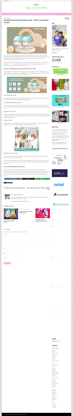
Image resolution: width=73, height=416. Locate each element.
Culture (53, 350)
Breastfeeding (9, 182)
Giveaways (54, 368)
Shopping (53, 399)
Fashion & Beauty (55, 361)
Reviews (53, 395)
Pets (53, 388)
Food (53, 362)
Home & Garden (55, 377)
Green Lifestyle (55, 372)
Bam (26, 414)
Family (53, 359)
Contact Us (52, 14)
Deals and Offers (55, 353)
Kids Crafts (54, 381)
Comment (6, 234)
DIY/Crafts (54, 355)
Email (5, 253)
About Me (10, 14)
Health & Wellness (55, 373)
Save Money (54, 397)
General (53, 366)
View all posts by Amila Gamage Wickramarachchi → (20, 201)
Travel (53, 403)
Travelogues (54, 405)
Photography (54, 390)
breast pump (11, 64)
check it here (8, 175)
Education (54, 357)
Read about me (55, 52)
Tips (52, 401)
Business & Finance (55, 348)
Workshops (15, 14)
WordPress (22, 414)
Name (5, 248)
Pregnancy (54, 392)
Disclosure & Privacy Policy (35, 14)
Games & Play (54, 364)
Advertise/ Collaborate (23, 14)
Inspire (53, 379)
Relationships (54, 394)
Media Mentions (45, 14)
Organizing (54, 384)
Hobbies (53, 375)
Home (6, 14)
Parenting (54, 386)
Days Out (53, 351)
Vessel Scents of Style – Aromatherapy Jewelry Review (41, 220)
